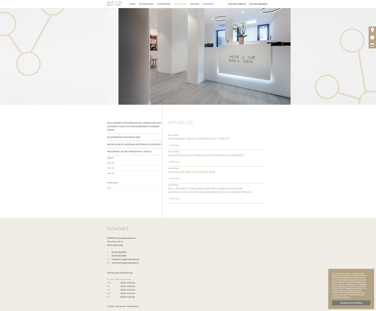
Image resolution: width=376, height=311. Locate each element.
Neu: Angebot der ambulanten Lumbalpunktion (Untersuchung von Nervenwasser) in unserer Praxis (210, 189)
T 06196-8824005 (258, 3)
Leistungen (164, 4)
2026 (109, 163)
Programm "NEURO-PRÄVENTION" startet (199, 137)
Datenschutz (133, 306)
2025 (109, 168)
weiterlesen (174, 145)
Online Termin (237, 3)
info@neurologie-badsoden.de (125, 259)
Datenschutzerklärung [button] (341, 297)
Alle (109, 188)
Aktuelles (180, 4)
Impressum (120, 306)
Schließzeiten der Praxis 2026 (191, 170)
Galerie (194, 4)
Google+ (372, 45)
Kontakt (208, 4)
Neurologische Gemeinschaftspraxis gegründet (206, 154)
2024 (109, 173)
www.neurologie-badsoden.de (125, 262)
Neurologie (146, 4)
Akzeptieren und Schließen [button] (351, 303)
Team (132, 4)
